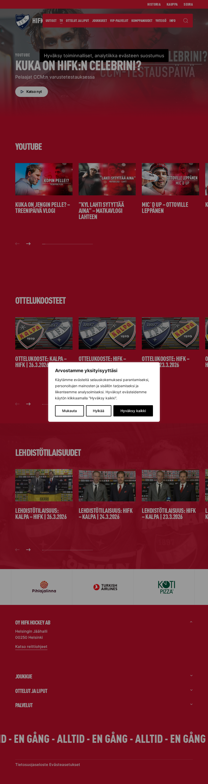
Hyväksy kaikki (133, 411)
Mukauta (69, 411)
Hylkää (98, 411)
